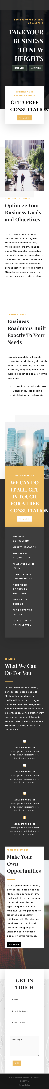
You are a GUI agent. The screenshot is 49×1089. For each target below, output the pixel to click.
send (17, 1063)
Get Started (36, 68)
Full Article (14, 944)
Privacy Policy (24, 1085)
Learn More (19, 68)
